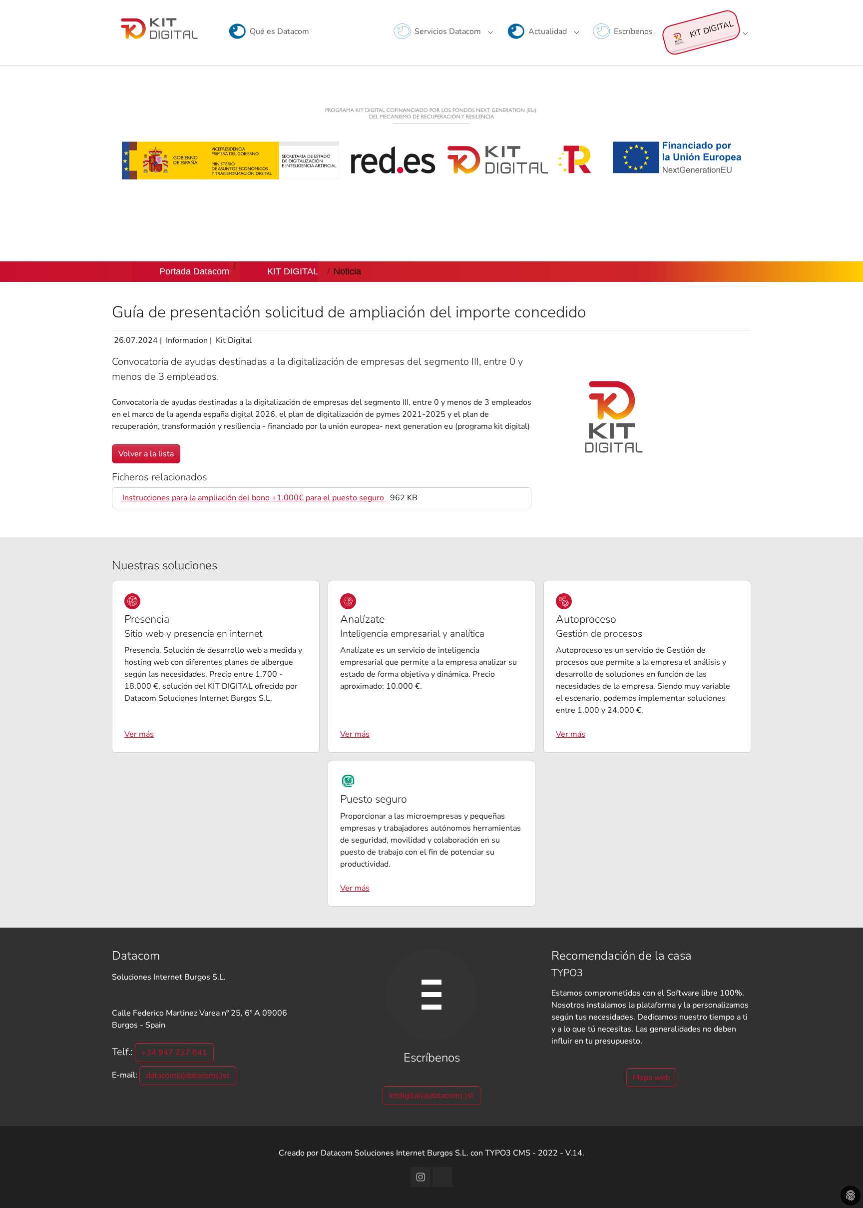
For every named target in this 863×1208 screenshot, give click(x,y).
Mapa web (651, 1077)
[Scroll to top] (841, 1186)
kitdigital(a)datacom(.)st (431, 1095)
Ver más (139, 734)
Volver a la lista (146, 453)
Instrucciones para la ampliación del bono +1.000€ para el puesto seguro (254, 497)
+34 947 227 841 (174, 1052)
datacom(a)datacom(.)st (188, 1075)
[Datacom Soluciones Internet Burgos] (160, 27)
